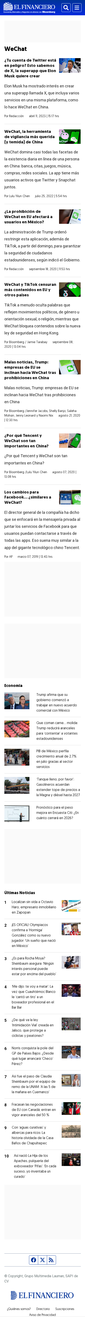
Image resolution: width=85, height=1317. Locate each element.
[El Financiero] (29, 7)
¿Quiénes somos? (19, 1309)
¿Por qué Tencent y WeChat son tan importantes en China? (26, 441)
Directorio (43, 1309)
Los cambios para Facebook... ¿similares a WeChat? (27, 497)
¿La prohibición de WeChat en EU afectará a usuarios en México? (28, 217)
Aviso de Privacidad (42, 1315)
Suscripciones (64, 1309)
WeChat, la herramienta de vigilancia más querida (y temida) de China (29, 137)
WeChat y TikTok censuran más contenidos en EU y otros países (30, 290)
